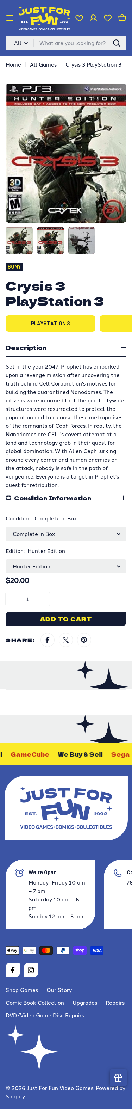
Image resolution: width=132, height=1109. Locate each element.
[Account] (93, 18)
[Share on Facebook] (47, 640)
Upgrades (85, 1002)
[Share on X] (66, 640)
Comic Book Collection (35, 1002)
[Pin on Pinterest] (84, 640)
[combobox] (66, 43)
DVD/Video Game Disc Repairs (45, 1015)
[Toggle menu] (10, 18)
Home (13, 64)
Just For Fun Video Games (60, 1087)
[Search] (116, 43)
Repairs (115, 1002)
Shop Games (22, 989)
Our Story (59, 989)
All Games (43, 64)
